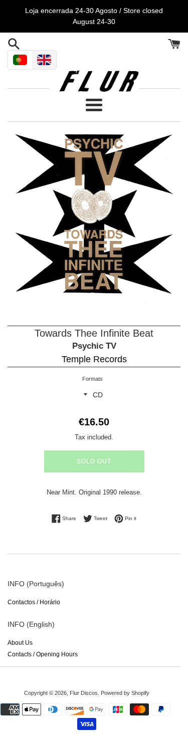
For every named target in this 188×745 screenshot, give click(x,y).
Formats (92, 379)
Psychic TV (94, 346)
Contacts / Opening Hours (43, 654)
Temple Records (94, 359)
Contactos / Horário (34, 602)
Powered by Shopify (125, 693)
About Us (20, 642)
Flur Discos (84, 693)
